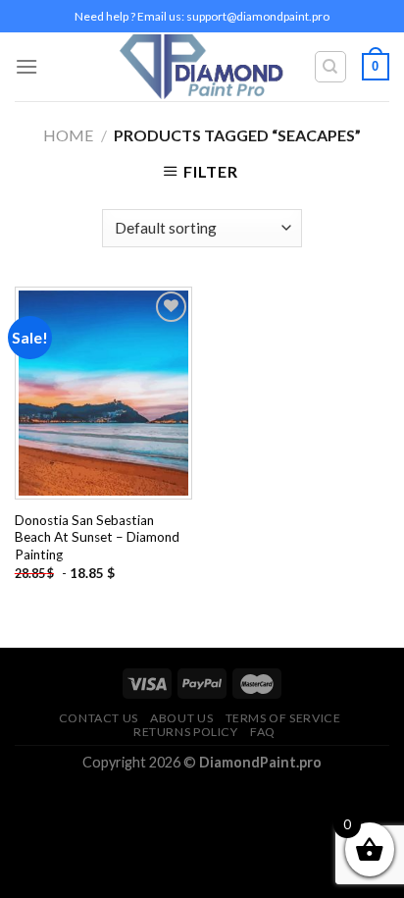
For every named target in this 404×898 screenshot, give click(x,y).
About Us (181, 718)
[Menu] (26, 66)
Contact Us (98, 718)
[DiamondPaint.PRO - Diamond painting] (202, 67)
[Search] (331, 66)
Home (68, 135)
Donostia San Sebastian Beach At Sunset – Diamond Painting (97, 537)
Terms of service (283, 718)
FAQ (263, 731)
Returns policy (185, 731)
